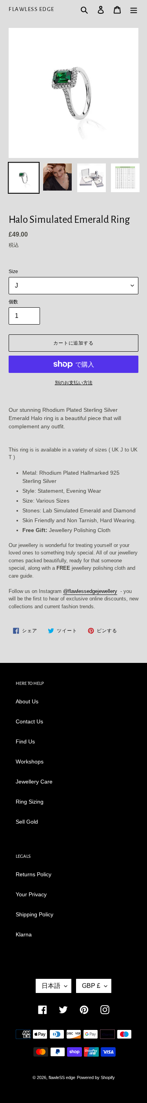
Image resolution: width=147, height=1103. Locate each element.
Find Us (25, 741)
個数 (13, 302)
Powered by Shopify (96, 1077)
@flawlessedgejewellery (90, 591)
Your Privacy (31, 894)
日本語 (51, 985)
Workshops (30, 761)
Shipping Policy (34, 914)
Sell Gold (27, 822)
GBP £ (91, 985)
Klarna (24, 934)
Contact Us (29, 721)
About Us (27, 701)
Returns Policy (33, 874)
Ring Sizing (30, 801)
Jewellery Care (34, 781)
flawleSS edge (31, 9)
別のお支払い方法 (74, 382)
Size (13, 271)
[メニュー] (133, 9)
